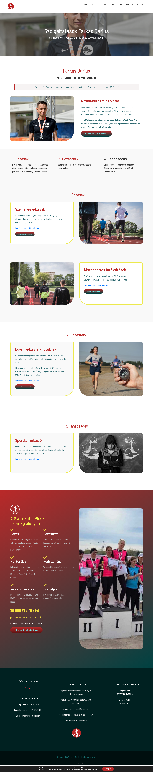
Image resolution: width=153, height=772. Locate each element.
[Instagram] (29, 688)
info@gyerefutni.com (31, 715)
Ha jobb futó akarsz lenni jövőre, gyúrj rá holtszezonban (76, 692)
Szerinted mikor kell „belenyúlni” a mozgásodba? (76, 701)
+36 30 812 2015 (35, 710)
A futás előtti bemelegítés (76, 720)
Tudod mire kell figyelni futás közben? (76, 714)
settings (94, 770)
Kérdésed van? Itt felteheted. (27, 228)
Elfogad (108, 769)
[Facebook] (26, 688)
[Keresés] (142, 4)
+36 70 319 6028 (33, 704)
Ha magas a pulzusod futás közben (76, 709)
